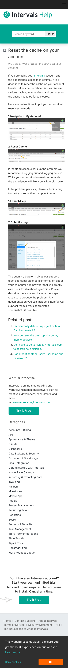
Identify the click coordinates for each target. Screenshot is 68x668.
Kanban (13, 486)
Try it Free (23, 410)
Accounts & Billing (20, 430)
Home (7, 620)
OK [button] (51, 661)
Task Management (20, 529)
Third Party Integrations (23, 533)
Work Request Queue (22, 552)
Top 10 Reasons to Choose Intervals (25, 628)
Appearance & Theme (22, 439)
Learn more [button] (12, 652)
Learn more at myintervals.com (31, 402)
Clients (13, 444)
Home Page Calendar (22, 472)
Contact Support (24, 620)
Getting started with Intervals (26, 467)
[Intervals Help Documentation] (9, 63)
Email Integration (19, 463)
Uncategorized (18, 548)
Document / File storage (23, 458)
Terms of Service (14, 624)
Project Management (21, 505)
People (13, 500)
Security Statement (40, 624)
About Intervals (48, 620)
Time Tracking (17, 538)
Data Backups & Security (24, 453)
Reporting (15, 515)
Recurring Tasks (19, 510)
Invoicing (14, 481)
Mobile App (15, 496)
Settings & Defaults (20, 524)
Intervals (39, 75)
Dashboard (15, 448)
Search (13, 519)
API (11, 434)
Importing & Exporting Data (25, 477)
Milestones (15, 491)
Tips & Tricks (21, 63)
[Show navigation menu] (64, 4)
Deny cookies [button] (13, 661)
